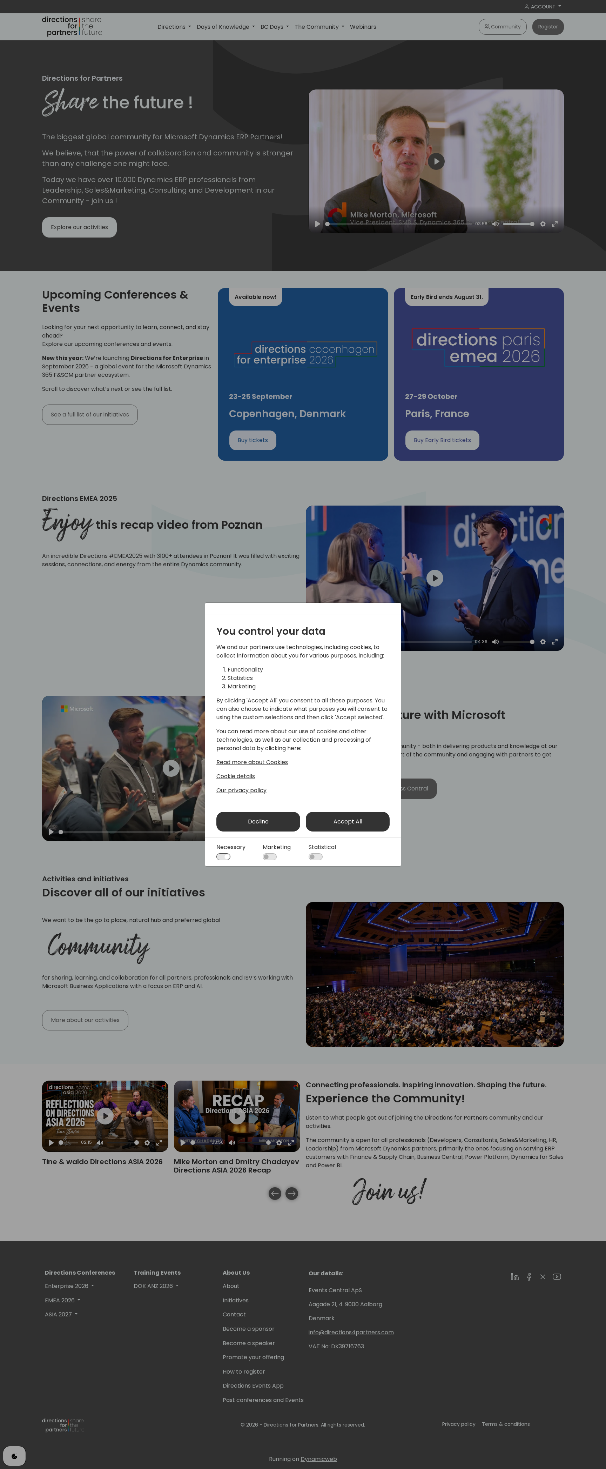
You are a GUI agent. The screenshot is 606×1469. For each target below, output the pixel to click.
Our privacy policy (241, 790)
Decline (258, 821)
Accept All (348, 821)
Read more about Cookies (252, 762)
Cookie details (235, 776)
